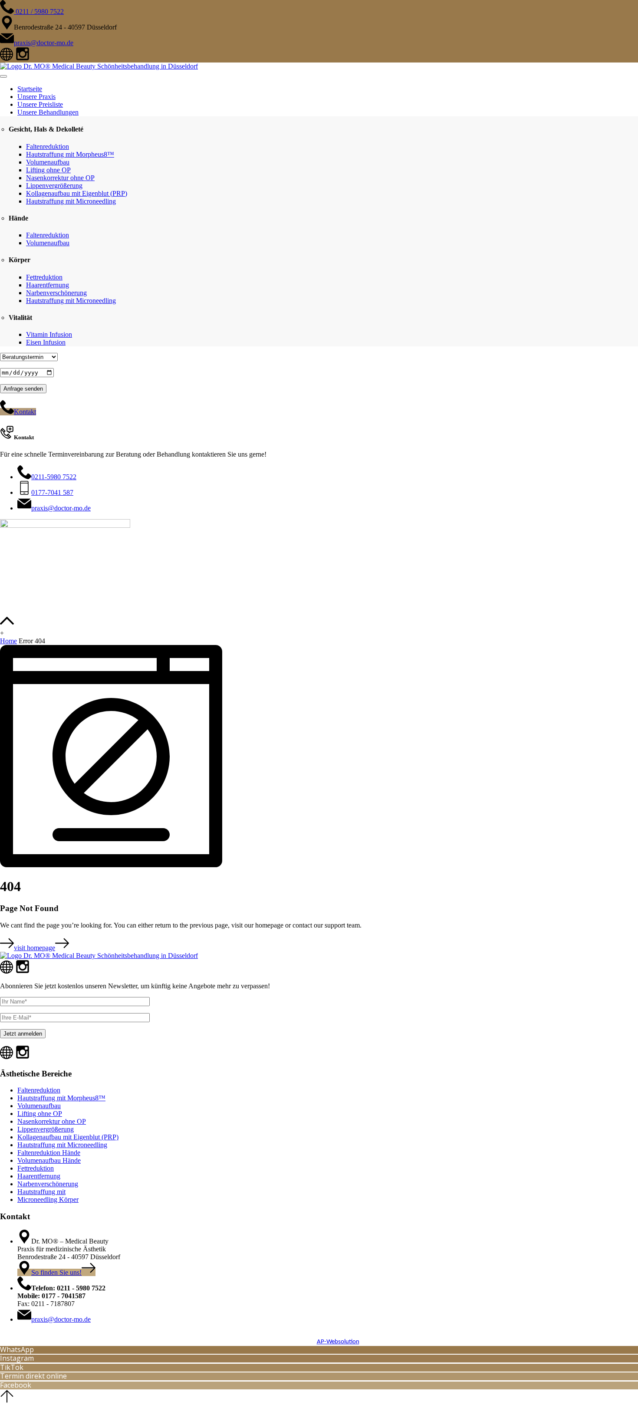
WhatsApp (17, 1349)
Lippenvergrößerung (54, 185)
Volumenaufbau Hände (49, 1160)
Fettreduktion (44, 277)
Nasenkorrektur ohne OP (60, 177)
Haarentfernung (47, 285)
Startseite (29, 88)
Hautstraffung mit (41, 1191)
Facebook (15, 1385)
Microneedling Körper (48, 1199)
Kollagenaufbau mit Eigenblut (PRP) (76, 193)
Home (8, 641)
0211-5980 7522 (53, 476)
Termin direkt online (33, 1376)
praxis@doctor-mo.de (43, 42)
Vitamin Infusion (49, 334)
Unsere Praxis (36, 96)
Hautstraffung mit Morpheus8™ (70, 154)
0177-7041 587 (52, 492)
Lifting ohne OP (48, 170)
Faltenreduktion (47, 146)
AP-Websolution (338, 1342)
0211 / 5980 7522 (39, 11)
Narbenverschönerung (56, 292)
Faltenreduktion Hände (48, 1152)
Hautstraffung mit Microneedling (71, 201)
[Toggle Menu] (3, 76)
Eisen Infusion (46, 342)
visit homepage (34, 947)
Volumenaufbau (47, 162)
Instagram (17, 1358)
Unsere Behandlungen (48, 112)
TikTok (11, 1367)
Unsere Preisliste (40, 104)
